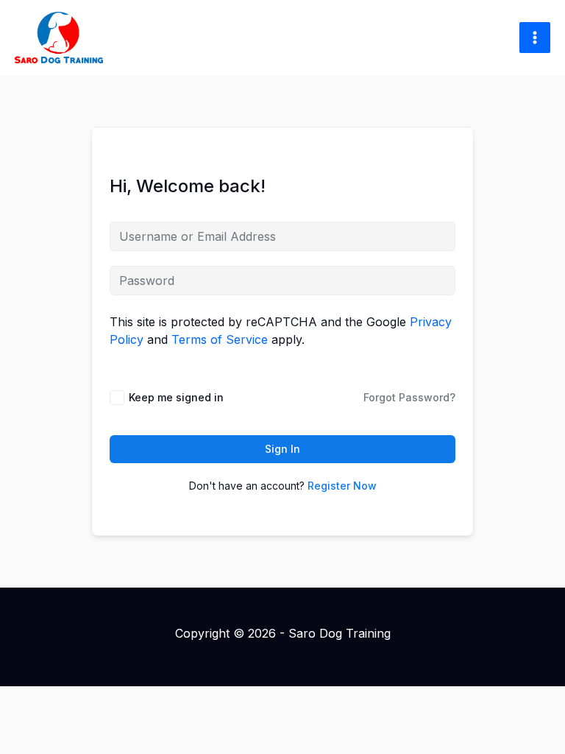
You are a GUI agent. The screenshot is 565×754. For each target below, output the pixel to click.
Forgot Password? (409, 397)
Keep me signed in (176, 397)
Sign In (282, 449)
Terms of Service (219, 339)
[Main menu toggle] (534, 37)
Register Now (342, 485)
